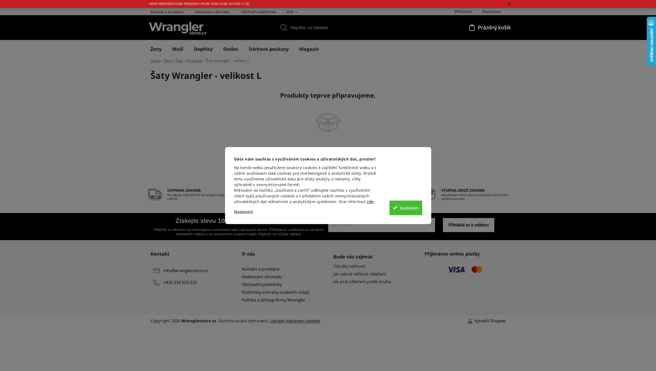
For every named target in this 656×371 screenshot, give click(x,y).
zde (370, 201)
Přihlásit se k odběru (469, 225)
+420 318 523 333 (180, 282)
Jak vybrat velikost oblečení (359, 274)
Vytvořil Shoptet (490, 321)
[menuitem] (156, 49)
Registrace (491, 11)
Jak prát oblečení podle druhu (362, 281)
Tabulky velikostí (349, 266)
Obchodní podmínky (258, 11)
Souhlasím (409, 207)
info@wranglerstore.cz (185, 270)
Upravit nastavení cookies (295, 321)
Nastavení (243, 212)
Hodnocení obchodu (212, 11)
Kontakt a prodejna (167, 11)
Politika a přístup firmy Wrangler (273, 300)
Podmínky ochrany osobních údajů (276, 292)
